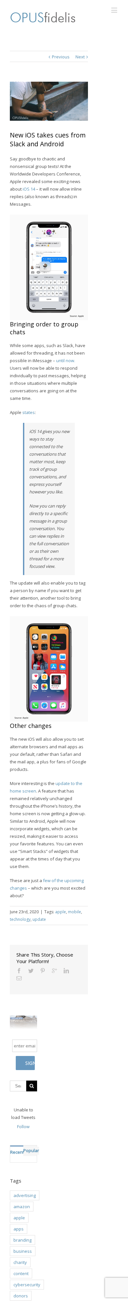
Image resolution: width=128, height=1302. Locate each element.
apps (18, 1229)
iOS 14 (29, 189)
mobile (74, 912)
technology (20, 919)
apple (60, 912)
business (22, 1251)
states (28, 412)
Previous (61, 57)
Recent (16, 1152)
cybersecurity (26, 1285)
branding (22, 1240)
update (39, 919)
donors (20, 1296)
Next (80, 57)
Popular (31, 1150)
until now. (65, 360)
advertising (24, 1195)
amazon (21, 1206)
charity (20, 1262)
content (21, 1273)
